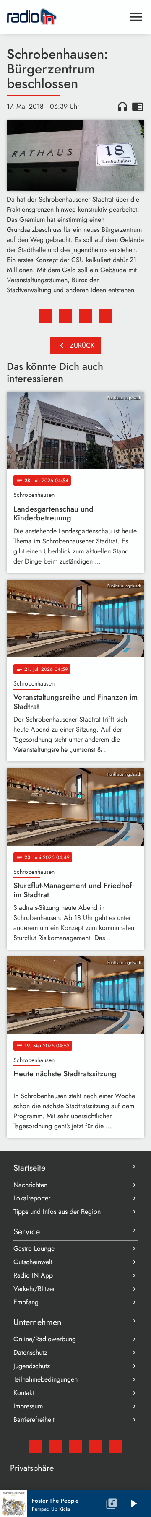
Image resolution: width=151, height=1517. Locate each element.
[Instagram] (75, 1446)
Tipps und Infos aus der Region (57, 1211)
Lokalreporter (31, 1198)
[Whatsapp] (95, 1446)
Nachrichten (30, 1185)
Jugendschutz (31, 1366)
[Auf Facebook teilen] (45, 316)
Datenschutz (30, 1352)
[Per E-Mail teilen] (105, 316)
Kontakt (23, 1393)
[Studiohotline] (115, 1446)
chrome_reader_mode (137, 106)
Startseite (29, 1168)
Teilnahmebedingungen (45, 1379)
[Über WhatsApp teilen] (85, 316)
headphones (122, 106)
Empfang (26, 1302)
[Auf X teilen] (65, 316)
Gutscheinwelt (32, 1262)
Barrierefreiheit (34, 1419)
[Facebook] (55, 1446)
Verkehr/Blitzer (34, 1289)
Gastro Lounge (34, 1248)
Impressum (28, 1406)
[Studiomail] (35, 1446)
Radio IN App (33, 1275)
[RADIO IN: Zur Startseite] (65, 16)
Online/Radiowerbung (44, 1339)
